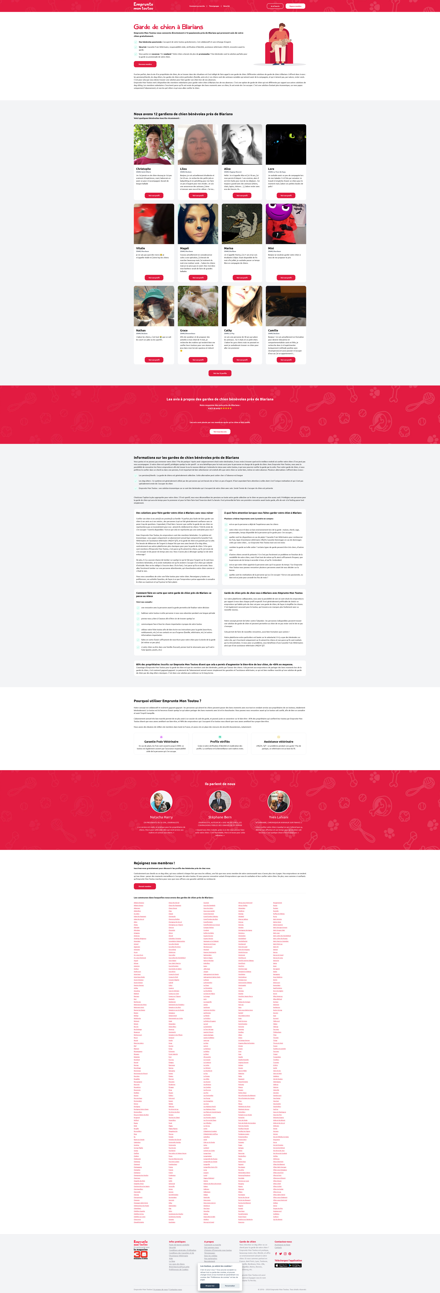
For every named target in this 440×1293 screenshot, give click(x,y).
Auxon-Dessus (138, 982)
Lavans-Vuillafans (209, 1037)
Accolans (136, 914)
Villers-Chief (277, 1183)
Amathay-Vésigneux (140, 938)
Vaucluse (276, 1101)
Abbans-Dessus (138, 905)
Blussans (136, 1054)
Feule (170, 1123)
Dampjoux (172, 1013)
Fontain (171, 1137)
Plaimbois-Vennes (243, 1109)
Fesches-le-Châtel (174, 1117)
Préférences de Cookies (178, 1269)
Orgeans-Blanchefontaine (246, 1043)
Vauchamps (276, 1098)
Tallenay (275, 1026)
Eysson (171, 1101)
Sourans (275, 1013)
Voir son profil (154, 195)
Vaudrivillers (277, 1106)
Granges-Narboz (209, 927)
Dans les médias (210, 1255)
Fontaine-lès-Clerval (175, 1139)
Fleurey (171, 1134)
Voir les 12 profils (220, 373)
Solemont (276, 1004)
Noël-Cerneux (242, 1021)
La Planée (206, 1015)
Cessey (136, 1150)
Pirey (240, 1101)
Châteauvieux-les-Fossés (141, 1205)
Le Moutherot (208, 1071)
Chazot (171, 914)
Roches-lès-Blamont (244, 1203)
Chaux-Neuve (173, 908)
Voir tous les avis (220, 432)
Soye (274, 1015)
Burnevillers (137, 1131)
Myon (240, 999)
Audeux (136, 969)
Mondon (240, 927)
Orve (239, 1051)
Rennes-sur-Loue (243, 1181)
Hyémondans (208, 955)
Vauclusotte (277, 1104)
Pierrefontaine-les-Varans (246, 1098)
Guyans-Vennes (208, 938)
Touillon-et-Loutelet (279, 1048)
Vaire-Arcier (277, 1071)
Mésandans (241, 908)
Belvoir (136, 1024)
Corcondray (172, 949)
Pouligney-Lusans (243, 1134)
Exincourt (172, 1098)
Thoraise (276, 1037)
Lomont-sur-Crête (209, 1150)
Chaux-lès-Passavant (175, 905)
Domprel (171, 1037)
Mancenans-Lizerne (210, 1203)
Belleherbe (137, 1018)
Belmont (136, 1021)
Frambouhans (173, 1164)
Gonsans (171, 1219)
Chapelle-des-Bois (139, 1181)
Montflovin (241, 963)
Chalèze (136, 1156)
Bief (135, 1046)
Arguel (136, 960)
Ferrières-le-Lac (174, 1109)
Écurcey (171, 1059)
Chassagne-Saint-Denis (141, 1203)
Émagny (171, 1062)
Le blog (172, 1261)
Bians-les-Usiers (139, 1043)
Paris (252, 1261)
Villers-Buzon (277, 1181)
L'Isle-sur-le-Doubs (209, 1142)
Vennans (275, 1131)
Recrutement (209, 1261)
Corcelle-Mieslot (174, 944)
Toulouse (263, 1261)
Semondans (276, 985)
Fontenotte (172, 1145)
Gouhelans (172, 1222)
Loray (205, 1170)
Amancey (137, 936)
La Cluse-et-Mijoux (209, 993)
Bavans (136, 1013)
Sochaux (275, 1002)
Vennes (275, 1134)
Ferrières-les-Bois (174, 1112)
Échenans (172, 1051)
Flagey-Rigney (173, 1128)
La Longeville (208, 1002)
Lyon (257, 1261)
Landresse (207, 1007)
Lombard (206, 1148)
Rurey (275, 916)
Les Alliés (206, 1079)
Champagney (138, 1167)
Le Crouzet (207, 1059)
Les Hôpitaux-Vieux (210, 1109)
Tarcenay (276, 1029)
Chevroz (171, 927)
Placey (240, 1104)
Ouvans (240, 1068)
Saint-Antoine (277, 919)
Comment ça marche (197, 6)
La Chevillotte (208, 991)
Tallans (275, 1024)
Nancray (240, 1004)
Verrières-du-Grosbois (280, 1153)
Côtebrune (172, 952)
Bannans (136, 996)
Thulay (275, 1040)
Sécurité (226, 6)
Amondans (137, 941)
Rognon (240, 1205)
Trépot (275, 1054)
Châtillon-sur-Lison (139, 1216)
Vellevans (276, 1126)
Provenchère (242, 1139)
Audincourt (137, 971)
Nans (239, 1007)
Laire (205, 999)
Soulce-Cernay (277, 1010)
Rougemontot (277, 903)
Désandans (172, 1024)
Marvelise (206, 1211)
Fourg (170, 1156)
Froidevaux (172, 1175)
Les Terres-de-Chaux (210, 1120)
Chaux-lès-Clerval (174, 903)
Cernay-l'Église (138, 1148)
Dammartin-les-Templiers (176, 1004)
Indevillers (207, 963)
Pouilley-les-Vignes (244, 1131)
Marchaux (207, 1208)
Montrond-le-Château (245, 982)
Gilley (170, 1203)
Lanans (206, 1004)
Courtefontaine (173, 966)
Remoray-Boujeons (244, 1175)
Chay (170, 911)
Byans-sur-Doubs (139, 1139)
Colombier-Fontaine (175, 938)
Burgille (136, 1128)
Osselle (240, 1057)
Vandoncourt (277, 1095)
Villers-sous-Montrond (280, 1200)
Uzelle (275, 1068)
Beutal (136, 1040)
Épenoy (171, 1068)
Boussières (137, 1087)
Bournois (136, 1084)
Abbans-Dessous (139, 903)
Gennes (171, 1192)
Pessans (240, 1090)
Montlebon (241, 974)
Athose (136, 963)
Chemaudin (172, 916)
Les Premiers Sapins (210, 1117)
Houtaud (206, 949)
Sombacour (276, 1007)
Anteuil (136, 944)
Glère (170, 1211)
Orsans (240, 1048)
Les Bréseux (207, 1084)
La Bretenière (208, 982)
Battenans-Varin (139, 1007)
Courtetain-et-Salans (175, 969)
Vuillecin (276, 1216)
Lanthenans (207, 1013)
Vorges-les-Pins (278, 1208)
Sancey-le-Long (278, 958)
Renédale (241, 1178)
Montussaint (242, 985)
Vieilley (275, 1156)
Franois (171, 1170)
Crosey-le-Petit (173, 977)
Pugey (240, 1145)
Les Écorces (207, 1090)
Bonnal (136, 1062)
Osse (239, 1054)
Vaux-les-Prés (277, 1115)
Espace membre (295, 6)
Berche (136, 1026)
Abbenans (137, 908)
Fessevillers (172, 1120)
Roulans (275, 908)
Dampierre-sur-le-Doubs (176, 1010)
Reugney (241, 1183)
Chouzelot (172, 930)
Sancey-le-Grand (278, 955)
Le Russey (207, 1076)
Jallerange (207, 969)
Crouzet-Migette (174, 980)
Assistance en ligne (282, 1244)
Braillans (136, 1093)
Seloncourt (276, 982)
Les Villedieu (207, 1123)
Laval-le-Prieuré (208, 1032)
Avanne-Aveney (139, 985)
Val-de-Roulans (278, 1079)
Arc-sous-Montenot (140, 958)
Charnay (136, 1194)
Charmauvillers (138, 1189)
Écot (170, 1057)
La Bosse (206, 980)
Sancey (275, 952)
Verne (275, 1142)
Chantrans (137, 1178)
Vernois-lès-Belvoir (279, 1148)
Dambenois (172, 1002)
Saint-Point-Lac (278, 944)
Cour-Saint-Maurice (175, 963)
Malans (206, 1186)
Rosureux (241, 1222)
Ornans (240, 1046)
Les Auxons (207, 1082)
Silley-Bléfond (277, 999)
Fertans (171, 1115)
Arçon (136, 952)
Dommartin (172, 1032)
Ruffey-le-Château (279, 914)
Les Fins (206, 1093)
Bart (135, 999)
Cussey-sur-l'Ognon (175, 996)
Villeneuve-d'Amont (279, 1178)
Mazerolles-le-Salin (209, 1216)
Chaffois (136, 1153)
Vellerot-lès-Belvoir (279, 1120)
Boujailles (137, 1079)
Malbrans (206, 1189)
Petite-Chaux (242, 1093)
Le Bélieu (206, 1051)
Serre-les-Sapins (278, 991)
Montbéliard (242, 938)
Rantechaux (242, 1161)
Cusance (171, 988)
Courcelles (172, 955)
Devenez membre (145, 64)
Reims (252, 1266)
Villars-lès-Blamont (279, 1164)
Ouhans (240, 1065)
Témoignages (214, 6)
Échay (170, 1048)
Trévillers (276, 1059)
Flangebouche (173, 1131)
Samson (275, 949)
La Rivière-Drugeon (210, 1021)
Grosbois (206, 930)
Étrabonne (172, 1084)
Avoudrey (137, 991)
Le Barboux (207, 1048)
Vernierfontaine (278, 1145)
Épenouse (172, 1065)
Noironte (241, 1026)
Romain (240, 1208)
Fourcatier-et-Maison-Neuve (177, 1153)
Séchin (275, 980)
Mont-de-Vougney (244, 949)
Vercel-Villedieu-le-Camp (281, 1137)
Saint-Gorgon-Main (279, 930)
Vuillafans (276, 1214)
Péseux (240, 1087)
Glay (170, 1208)
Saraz (274, 966)
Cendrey (136, 1145)
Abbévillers (137, 911)
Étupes (171, 1093)
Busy (135, 1134)
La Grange (207, 996)
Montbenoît (242, 944)
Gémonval (172, 1183)
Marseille (243, 1264)
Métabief (241, 916)
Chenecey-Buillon (174, 919)
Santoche (276, 960)
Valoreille (276, 1090)
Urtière (275, 1065)
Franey (171, 1167)
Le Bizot (206, 1054)
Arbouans (137, 949)
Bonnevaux (137, 1071)
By (134, 1137)
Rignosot (241, 1189)
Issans (205, 966)
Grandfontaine (208, 922)
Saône (275, 963)
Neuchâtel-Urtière (244, 1015)
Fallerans (171, 1106)
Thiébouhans (277, 1032)
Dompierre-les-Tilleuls (175, 1035)
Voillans (275, 1203)
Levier (205, 1128)
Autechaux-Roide (139, 977)
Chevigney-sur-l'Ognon (176, 925)
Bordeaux (252, 1264)
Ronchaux (241, 1211)
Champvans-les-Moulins (141, 1175)
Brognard (137, 1117)
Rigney (240, 1186)
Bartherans (137, 1002)
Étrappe (171, 1087)
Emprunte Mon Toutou (248, 1250)
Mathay (206, 1214)
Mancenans (207, 1200)
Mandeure (207, 1205)
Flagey (171, 1126)
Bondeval (137, 1059)
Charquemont (138, 1197)
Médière (206, 1219)
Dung (170, 1043)
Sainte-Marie (277, 922)
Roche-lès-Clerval (243, 1197)
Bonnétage (137, 1068)
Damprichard (173, 1015)
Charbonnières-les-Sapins (142, 1186)
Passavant (241, 1079)
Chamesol (137, 1164)
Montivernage (242, 969)
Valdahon (276, 1076)
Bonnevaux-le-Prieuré (141, 1073)
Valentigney (277, 1082)
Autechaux (137, 974)
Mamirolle (207, 1197)
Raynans (240, 1164)
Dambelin (172, 999)
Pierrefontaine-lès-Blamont (247, 1095)
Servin (275, 993)
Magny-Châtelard (209, 1178)
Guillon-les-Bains (209, 933)
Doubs (171, 1040)
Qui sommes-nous (211, 1247)
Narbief (240, 1013)
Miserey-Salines (243, 919)
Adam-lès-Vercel (139, 919)
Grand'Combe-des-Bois (211, 919)
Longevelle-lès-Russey (210, 1159)
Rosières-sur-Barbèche (245, 1219)
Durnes (171, 1046)
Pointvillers (241, 1112)
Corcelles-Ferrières (175, 947)
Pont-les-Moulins (243, 1126)
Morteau (241, 991)
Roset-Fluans (242, 1216)
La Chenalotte (208, 988)
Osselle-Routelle (243, 1059)
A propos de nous (161, 1289)
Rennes (259, 1266)
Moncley (241, 925)
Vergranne (276, 1139)
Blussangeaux (138, 1051)
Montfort (241, 966)
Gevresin (171, 1200)
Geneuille (172, 1186)
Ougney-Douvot (243, 1062)
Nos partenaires (210, 1258)
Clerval (171, 936)
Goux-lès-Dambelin (209, 905)
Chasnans (137, 1200)
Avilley (136, 988)
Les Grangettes (208, 1101)
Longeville (207, 1164)
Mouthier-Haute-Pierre (245, 996)
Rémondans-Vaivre (244, 1172)
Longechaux (207, 1153)
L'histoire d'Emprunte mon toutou (218, 1250)
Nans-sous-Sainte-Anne (245, 1010)
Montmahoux (242, 977)
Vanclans (276, 1093)
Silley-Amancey (278, 996)
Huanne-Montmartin (210, 952)
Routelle (276, 911)
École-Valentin (173, 1054)
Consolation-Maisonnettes (177, 941)
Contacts (278, 1247)
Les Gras (206, 1104)
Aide (171, 1258)
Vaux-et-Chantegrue (279, 1112)
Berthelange (138, 1029)
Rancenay (241, 1153)
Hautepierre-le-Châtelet (211, 941)
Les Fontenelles (208, 1095)
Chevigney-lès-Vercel (175, 922)
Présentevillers (243, 1137)
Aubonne (137, 966)
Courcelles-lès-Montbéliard (177, 958)
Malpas (206, 1194)
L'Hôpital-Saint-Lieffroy (211, 1134)
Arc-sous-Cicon (138, 955)
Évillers (171, 1095)
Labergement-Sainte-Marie (212, 977)
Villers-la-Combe (278, 1189)
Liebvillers (207, 1137)
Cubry (170, 985)
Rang (240, 1159)
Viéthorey (276, 1159)
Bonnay (136, 1065)
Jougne (206, 971)
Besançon (137, 1032)
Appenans (137, 947)
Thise (274, 1035)
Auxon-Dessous (138, 980)
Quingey (241, 1148)
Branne (136, 1095)
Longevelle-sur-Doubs (210, 1161)
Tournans (276, 1051)
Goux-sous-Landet (209, 911)
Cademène (137, 1142)
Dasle (170, 1021)
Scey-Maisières (277, 977)
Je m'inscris (275, 6)
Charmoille (137, 1192)
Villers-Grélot (277, 1186)
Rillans (240, 1192)
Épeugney (172, 1071)
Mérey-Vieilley (242, 905)
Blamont (136, 1048)
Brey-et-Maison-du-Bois (141, 1115)
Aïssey (136, 925)
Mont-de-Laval (242, 947)
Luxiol (205, 1175)
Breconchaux (138, 1098)
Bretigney (137, 1106)
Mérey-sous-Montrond (245, 903)
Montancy (241, 933)
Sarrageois (276, 969)
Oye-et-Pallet (242, 1071)
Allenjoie (136, 927)
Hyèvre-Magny (208, 958)
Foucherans (172, 1148)
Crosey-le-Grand (174, 974)
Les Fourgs (207, 1098)
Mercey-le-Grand (209, 1222)
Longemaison (208, 1156)
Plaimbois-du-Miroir (244, 1106)
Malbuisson (207, 1192)
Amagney (137, 933)
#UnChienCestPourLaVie (179, 1266)
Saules (275, 971)
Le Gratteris (207, 1062)
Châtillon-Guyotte (139, 1211)
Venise (275, 1128)
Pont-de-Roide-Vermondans (247, 1123)
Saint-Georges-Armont (280, 927)
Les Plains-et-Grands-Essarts (212, 1112)
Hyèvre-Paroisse (209, 960)
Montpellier (244, 1266)
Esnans (171, 1073)
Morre (240, 988)
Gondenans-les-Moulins (176, 1214)
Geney (171, 1189)
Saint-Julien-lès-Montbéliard (282, 936)
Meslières (241, 911)
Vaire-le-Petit (277, 1073)
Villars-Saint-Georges (279, 1167)
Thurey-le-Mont (278, 1043)
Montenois (241, 955)
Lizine (205, 1145)
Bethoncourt (138, 1035)
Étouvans (171, 1082)
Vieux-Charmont (278, 1161)
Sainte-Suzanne (278, 925)
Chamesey (137, 1161)
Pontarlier (241, 1117)
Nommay (241, 1029)
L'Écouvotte (207, 1057)
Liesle (205, 1139)
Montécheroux (243, 952)
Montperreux (242, 980)
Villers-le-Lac (277, 1192)
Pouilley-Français (243, 1128)
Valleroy (275, 1084)
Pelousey (241, 1084)
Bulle (135, 1126)
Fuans (170, 1178)
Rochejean (241, 1194)
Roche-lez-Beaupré (244, 1200)
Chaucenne (137, 1219)
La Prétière (207, 1018)
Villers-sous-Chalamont (280, 1197)
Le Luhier (206, 1065)
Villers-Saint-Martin (279, 1194)
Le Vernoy (207, 1126)
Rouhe (275, 905)
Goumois (206, 903)
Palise (240, 1076)
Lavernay (206, 1040)
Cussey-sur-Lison (174, 993)
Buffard (136, 1120)
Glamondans (172, 1205)
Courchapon (172, 960)
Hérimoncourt (208, 947)
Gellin (170, 1181)
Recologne (241, 1167)
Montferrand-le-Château (246, 960)
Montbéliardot (242, 941)
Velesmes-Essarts (278, 1117)
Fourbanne (172, 1150)
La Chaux (206, 985)
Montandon (242, 936)
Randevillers (242, 1156)
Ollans (240, 1035)
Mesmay (240, 914)
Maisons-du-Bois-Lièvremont (212, 1183)
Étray (170, 1090)
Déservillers (172, 1026)
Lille (262, 1264)
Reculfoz (241, 1170)
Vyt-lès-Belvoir (277, 1219)
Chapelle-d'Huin (139, 1183)
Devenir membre (145, 886)
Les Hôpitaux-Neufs (210, 1106)
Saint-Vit (276, 947)
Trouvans (276, 1062)
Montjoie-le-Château (244, 971)
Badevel (136, 993)
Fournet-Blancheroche (176, 1159)
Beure (136, 1037)
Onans (240, 1037)
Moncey (240, 922)
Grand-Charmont (209, 914)
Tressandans (277, 1057)
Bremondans (138, 1101)
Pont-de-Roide (243, 1120)
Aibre (135, 922)
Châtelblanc (137, 1208)
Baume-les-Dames (139, 1010)
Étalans (171, 1076)
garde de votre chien (259, 1247)
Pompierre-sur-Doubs (245, 1115)
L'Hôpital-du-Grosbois (210, 1131)
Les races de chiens (177, 1264)
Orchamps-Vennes (244, 1040)
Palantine (241, 1073)
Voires (275, 1205)
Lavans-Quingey (208, 1035)
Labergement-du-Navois (211, 974)
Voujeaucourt (277, 1211)
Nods (240, 1018)
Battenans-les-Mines (140, 1004)
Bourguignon (138, 1082)
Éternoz (171, 1079)
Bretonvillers (138, 1112)
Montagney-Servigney (245, 930)
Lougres (206, 1172)
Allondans (137, 930)
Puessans (241, 1142)
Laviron (206, 1046)
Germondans (173, 1197)
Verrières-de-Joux (279, 1150)
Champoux (137, 1172)
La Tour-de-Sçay (208, 1029)
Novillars (241, 1032)
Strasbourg (243, 1269)
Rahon (240, 1150)
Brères (136, 1104)
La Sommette (208, 1026)
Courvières (172, 971)
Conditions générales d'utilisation (182, 1250)
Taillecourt (276, 1021)
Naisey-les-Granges (244, 1002)
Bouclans (136, 1076)
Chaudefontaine (139, 1222)
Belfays (136, 1015)
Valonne (275, 1087)
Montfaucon (242, 958)
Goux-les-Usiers (208, 908)
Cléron (171, 933)
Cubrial (171, 982)
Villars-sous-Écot (278, 1172)
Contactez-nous (175, 1289)
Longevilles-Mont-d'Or (210, 1167)
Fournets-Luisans (174, 1161)
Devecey (171, 1029)
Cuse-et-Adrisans (174, 991)
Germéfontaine (173, 1194)
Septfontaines (277, 988)
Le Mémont (207, 1068)
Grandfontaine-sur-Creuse (212, 925)
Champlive (137, 1170)
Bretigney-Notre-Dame (141, 1109)
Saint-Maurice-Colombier (281, 941)
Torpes (275, 1046)
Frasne (171, 1172)
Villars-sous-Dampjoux (280, 1170)
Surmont (276, 1018)
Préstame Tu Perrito (247, 1280)
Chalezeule (137, 1159)
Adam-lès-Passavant (140, 916)
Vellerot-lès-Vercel (279, 1123)
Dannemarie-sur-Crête (176, 1018)
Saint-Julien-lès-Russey (280, 938)
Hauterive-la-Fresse (210, 944)
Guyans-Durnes (208, 936)
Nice (258, 1264)
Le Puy (206, 1073)
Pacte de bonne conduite (179, 1244)
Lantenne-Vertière (209, 1010)
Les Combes (207, 1087)
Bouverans (137, 1090)
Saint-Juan (276, 933)
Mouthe (240, 993)
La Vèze (206, 1043)
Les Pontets (207, 1115)
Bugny (136, 1123)
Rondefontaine (243, 1214)
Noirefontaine (242, 1024)
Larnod (206, 1024)
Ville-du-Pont (277, 1175)
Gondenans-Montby (175, 1216)
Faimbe (171, 1104)
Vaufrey (275, 1109)
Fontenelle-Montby (175, 1142)
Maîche (206, 1181)
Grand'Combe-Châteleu (211, 916)
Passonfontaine (243, 1082)
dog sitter (258, 1244)
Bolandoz (137, 1057)
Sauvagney (276, 974)
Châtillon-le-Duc (139, 1214)
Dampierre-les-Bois (175, 1007)
